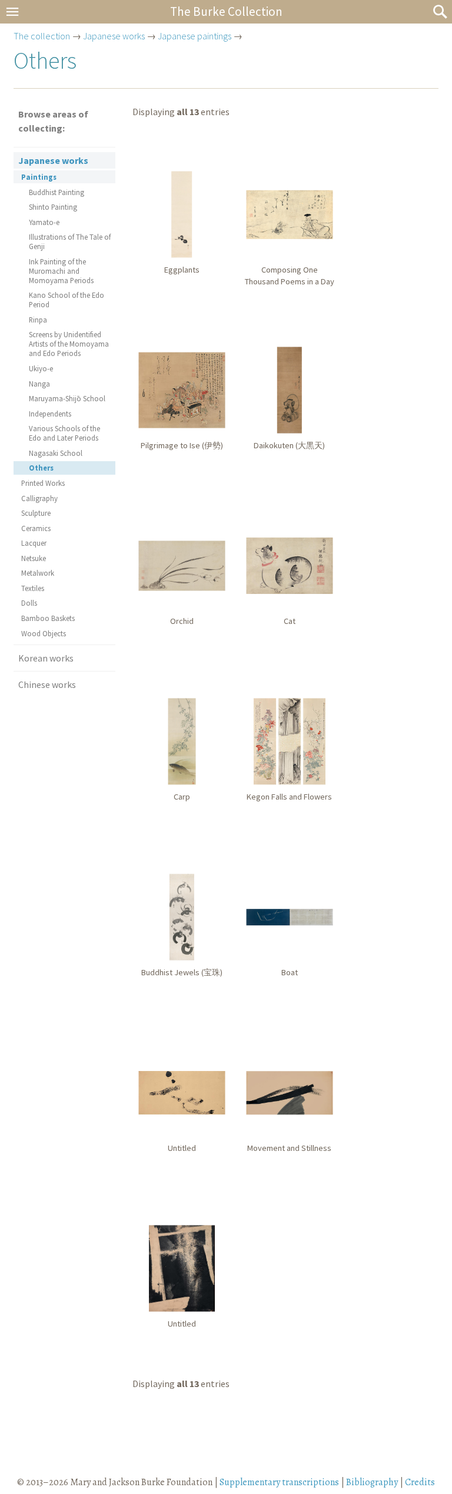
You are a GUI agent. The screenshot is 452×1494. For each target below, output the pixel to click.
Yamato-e (44, 222)
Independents (50, 413)
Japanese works (114, 36)
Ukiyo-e (41, 368)
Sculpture (36, 513)
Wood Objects (43, 633)
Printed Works (43, 483)
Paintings (38, 177)
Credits (420, 1482)
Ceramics (36, 528)
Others (41, 467)
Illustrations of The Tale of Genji (70, 241)
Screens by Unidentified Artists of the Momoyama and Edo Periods (69, 344)
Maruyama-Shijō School (67, 398)
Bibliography (372, 1482)
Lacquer (33, 543)
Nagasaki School (55, 453)
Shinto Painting (53, 206)
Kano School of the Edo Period (66, 299)
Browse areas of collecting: (53, 121)
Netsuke (33, 558)
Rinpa (38, 319)
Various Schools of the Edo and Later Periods (64, 433)
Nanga (39, 383)
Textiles (32, 588)
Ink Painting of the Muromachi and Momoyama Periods (61, 271)
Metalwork (37, 573)
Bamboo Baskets (48, 618)
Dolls (29, 602)
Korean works (46, 658)
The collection (42, 36)
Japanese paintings (194, 36)
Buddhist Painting (56, 192)
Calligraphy (39, 498)
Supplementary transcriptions (279, 1482)
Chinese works (47, 684)
